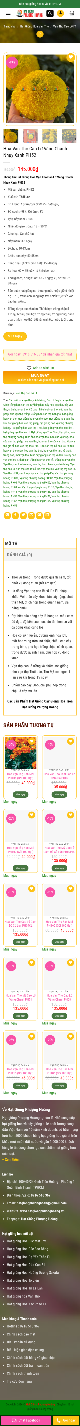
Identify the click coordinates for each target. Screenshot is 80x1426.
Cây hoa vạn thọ (54, 404)
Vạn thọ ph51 (10, 473)
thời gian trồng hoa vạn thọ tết (36, 459)
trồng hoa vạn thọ (65, 459)
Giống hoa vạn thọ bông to (46, 414)
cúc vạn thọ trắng (20, 414)
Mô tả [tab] (11, 543)
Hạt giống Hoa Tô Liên (23, 1280)
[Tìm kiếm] (50, 13)
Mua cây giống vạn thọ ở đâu (46, 455)
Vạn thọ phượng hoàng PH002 (36, 478)
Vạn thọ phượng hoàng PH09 (34, 482)
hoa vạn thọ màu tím (26, 446)
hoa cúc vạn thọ (59, 437)
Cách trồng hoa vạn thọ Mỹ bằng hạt (23, 404)
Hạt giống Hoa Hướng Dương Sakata (33, 1272)
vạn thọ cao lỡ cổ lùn (28, 469)
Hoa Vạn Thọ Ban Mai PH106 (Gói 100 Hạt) (20, 776)
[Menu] (8, 13)
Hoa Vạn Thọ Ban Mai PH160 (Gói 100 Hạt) (59, 924)
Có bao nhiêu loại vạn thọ (43, 409)
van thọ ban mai (22, 464)
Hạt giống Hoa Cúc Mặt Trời (26, 1241)
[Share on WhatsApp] (7, 515)
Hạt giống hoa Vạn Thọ (23, 1296)
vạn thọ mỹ (47, 469)
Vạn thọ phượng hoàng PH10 (38, 487)
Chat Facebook (29, 1420)
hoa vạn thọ (30, 441)
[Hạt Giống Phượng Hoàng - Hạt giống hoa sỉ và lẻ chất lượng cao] (29, 13)
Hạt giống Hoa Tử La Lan (25, 1288)
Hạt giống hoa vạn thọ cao (33, 418)
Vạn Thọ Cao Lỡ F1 (64, 26)
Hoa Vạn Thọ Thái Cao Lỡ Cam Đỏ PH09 (59, 776)
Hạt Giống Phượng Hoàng (40, 1404)
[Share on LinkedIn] (47, 515)
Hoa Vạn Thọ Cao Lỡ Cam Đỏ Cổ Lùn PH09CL (20, 924)
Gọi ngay (69, 1420)
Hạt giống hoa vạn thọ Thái (27, 427)
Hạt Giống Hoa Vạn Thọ (34, 26)
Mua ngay (15, 336)
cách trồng (39, 400)
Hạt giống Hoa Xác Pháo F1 (26, 1304)
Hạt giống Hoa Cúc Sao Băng (27, 1249)
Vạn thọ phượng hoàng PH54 (34, 501)
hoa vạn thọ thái (33, 450)
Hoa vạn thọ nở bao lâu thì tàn (57, 446)
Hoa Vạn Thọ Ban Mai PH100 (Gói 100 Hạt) (20, 850)
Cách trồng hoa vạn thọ (60, 400)
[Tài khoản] (60, 13)
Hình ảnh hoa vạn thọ (37, 437)
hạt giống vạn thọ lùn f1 (16, 432)
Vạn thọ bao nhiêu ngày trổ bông (51, 464)
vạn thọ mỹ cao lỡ (65, 469)
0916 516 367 (40, 1195)
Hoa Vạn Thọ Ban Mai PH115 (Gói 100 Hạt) (20, 1071)
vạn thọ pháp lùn (44, 473)
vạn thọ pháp (26, 473)
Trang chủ (10, 26)
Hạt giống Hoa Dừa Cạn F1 (26, 1265)
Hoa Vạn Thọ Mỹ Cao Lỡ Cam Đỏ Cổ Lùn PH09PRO (59, 850)
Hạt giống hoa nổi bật (17, 1234)
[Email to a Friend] (31, 515)
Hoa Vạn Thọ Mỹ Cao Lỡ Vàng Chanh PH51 (21, 997)
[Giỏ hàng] (72, 13)
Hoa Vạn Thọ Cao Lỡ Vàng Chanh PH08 (59, 997)
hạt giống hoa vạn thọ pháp (23, 423)
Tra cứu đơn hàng (19, 1381)
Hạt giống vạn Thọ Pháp (44, 432)
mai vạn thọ (22, 455)
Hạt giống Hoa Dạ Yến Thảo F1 (29, 1257)
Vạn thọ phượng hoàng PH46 (34, 491)
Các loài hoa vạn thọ (20, 400)
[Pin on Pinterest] (39, 515)
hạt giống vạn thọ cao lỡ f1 (58, 427)
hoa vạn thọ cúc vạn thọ (52, 441)
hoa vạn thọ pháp (13, 450)
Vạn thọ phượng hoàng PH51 (34, 496)
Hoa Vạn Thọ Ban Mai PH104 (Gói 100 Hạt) (59, 1071)
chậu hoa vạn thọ (18, 409)
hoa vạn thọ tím (52, 450)
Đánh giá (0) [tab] (19, 554)
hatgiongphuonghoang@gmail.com (42, 1203)
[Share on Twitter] (23, 515)
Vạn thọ (7, 464)
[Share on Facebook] (15, 515)
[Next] (75, 139)
